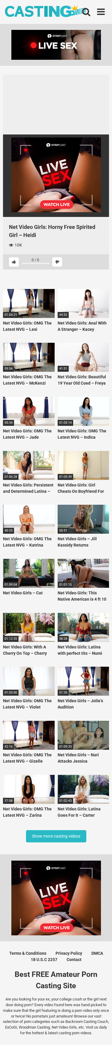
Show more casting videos (56, 836)
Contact (74, 959)
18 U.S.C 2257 (44, 959)
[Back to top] (101, 1033)
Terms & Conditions (27, 953)
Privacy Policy (69, 953)
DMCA (97, 953)
